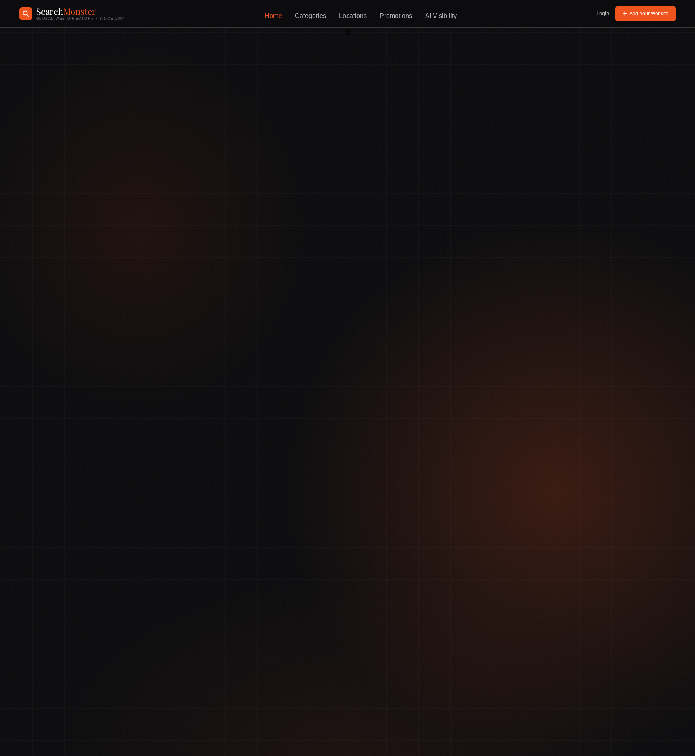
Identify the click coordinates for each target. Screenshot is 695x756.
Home (273, 15)
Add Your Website (648, 13)
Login (602, 13)
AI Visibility (441, 15)
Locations (353, 15)
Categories (310, 15)
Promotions (396, 15)
